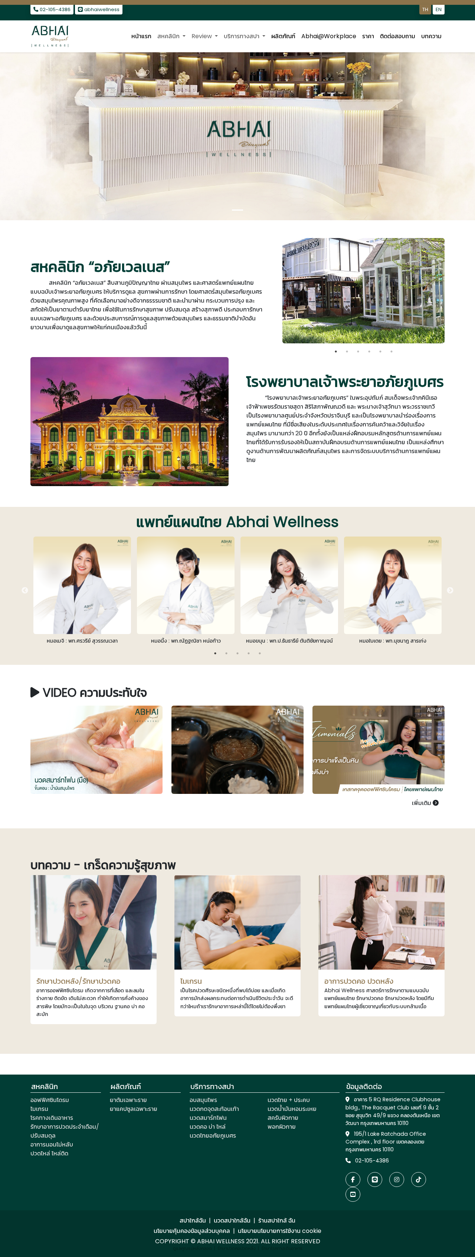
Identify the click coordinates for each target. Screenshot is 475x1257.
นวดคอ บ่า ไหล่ (208, 1126)
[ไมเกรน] (237, 922)
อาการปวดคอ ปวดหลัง (358, 981)
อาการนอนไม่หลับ (51, 1144)
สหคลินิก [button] (169, 36)
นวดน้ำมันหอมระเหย (292, 1109)
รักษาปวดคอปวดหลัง (236, 1248)
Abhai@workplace (328, 36)
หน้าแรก (141, 36)
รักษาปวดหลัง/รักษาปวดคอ (78, 981)
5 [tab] (380, 351)
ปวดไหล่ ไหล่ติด (49, 1153)
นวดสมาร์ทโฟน (208, 1118)
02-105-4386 (54, 9)
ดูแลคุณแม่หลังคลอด (192, 1248)
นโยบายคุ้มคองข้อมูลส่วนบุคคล (192, 1231)
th (425, 9)
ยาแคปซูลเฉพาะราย (133, 1109)
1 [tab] (336, 351)
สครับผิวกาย (283, 1118)
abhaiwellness (101, 9)
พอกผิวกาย (282, 1126)
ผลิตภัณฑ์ (283, 36)
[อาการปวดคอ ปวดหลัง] (381, 922)
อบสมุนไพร (203, 1100)
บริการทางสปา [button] (242, 36)
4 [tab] (369, 351)
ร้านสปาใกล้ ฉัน (276, 1220)
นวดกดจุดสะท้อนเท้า (214, 1109)
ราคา (368, 36)
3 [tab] (358, 351)
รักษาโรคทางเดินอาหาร (281, 1248)
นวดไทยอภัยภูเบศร (213, 1135)
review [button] (202, 36)
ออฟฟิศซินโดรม (49, 1100)
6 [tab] (391, 351)
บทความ (431, 36)
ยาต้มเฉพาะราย (128, 1100)
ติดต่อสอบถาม (397, 36)
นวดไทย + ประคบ (289, 1100)
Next (450, 292)
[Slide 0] (237, 210)
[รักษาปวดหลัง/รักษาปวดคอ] (93, 922)
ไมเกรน (191, 981)
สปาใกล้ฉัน (193, 1220)
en (439, 9)
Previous (277, 292)
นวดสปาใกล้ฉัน (232, 1220)
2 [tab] (347, 351)
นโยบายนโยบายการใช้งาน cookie (279, 1231)
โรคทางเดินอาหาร (51, 1118)
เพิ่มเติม (422, 803)
